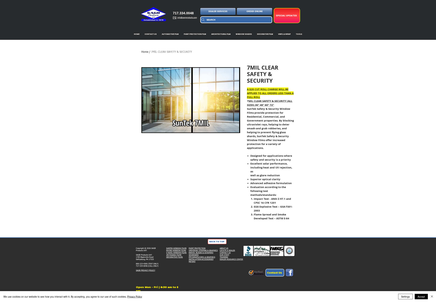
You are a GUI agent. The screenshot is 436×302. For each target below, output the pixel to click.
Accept (421, 296)
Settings (405, 296)
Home (144, 52)
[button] (218, 11)
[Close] (432, 296)
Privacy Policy (134, 296)
